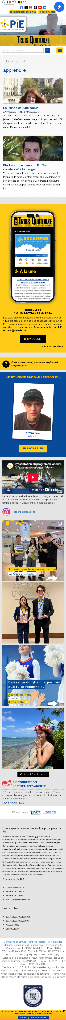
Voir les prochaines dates (33, 1017)
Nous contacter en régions (18, 899)
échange (7, 862)
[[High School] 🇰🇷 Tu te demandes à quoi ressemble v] (33, 550)
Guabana (54, 945)
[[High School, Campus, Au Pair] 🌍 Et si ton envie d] (33, 675)
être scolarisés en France (42, 865)
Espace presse (12, 928)
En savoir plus (14, 802)
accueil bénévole (21, 859)
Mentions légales (36, 942)
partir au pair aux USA (53, 849)
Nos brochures (12, 924)
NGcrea (8, 948)
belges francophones (22, 843)
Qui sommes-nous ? (15, 887)
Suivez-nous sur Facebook (18, 916)
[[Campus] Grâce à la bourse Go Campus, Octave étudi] (33, 612)
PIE (36, 836)
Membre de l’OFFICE (15, 891)
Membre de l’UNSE (14, 895)
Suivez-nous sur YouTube (17, 920)
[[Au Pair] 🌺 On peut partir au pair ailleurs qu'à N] (33, 738)
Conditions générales (15, 942)
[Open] (59, 7)
